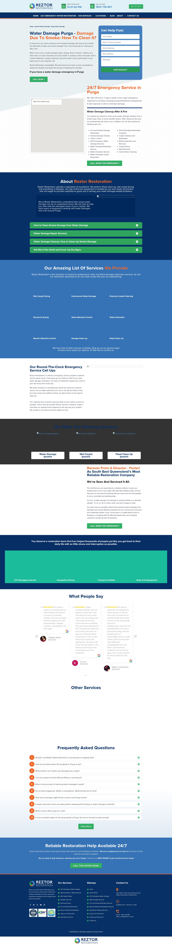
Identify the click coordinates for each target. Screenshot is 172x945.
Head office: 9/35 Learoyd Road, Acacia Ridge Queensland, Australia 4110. (128, 894)
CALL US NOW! (100, 4)
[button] (86, 225)
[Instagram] (37, 904)
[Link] (44, 904)
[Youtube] (40, 904)
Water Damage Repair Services (50, 233)
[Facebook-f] (30, 904)
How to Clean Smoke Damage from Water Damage (61, 225)
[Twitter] (33, 904)
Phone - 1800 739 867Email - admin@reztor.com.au (125, 916)
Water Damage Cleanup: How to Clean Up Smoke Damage (65, 241)
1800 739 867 (104, 7)
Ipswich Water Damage (42, 26)
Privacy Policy (98, 932)
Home (32, 26)
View (86, 826)
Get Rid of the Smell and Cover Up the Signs (57, 249)
